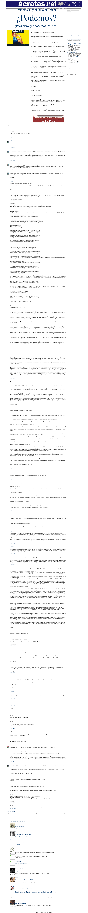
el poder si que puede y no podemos (76, 35)
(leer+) (75, 25)
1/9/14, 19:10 (12, 137)
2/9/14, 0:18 (12, 543)
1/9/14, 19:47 (12, 147)
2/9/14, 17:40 (12, 698)
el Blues (11, 140)
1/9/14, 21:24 (12, 406)
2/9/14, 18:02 (12, 712)
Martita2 (11, 408)
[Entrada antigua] (65, 814)
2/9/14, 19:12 (12, 761)
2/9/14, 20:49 (12, 802)
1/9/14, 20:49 (12, 243)
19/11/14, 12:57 (13, 808)
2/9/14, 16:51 (12, 691)
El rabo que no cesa (69, 43)
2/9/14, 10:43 (12, 628)
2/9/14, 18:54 (12, 742)
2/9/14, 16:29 (12, 663)
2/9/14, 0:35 (12, 553)
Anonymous (68, 20)
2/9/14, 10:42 (12, 599)
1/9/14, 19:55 (12, 178)
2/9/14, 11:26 (12, 634)
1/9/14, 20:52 (12, 302)
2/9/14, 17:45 (12, 705)
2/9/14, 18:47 (12, 736)
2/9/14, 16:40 (12, 672)
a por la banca (75, 52)
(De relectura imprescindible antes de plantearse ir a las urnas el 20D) (26, 834)
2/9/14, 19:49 (12, 791)
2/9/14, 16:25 (12, 645)
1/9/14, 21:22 (12, 349)
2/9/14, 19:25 (12, 774)
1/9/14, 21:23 (12, 378)
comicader (68, 27)
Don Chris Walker (69, 52)
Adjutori (68, 35)
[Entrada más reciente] (8, 814)
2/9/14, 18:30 (12, 728)
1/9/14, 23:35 (12, 528)
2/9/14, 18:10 (12, 718)
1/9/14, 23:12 (12, 468)
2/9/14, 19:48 (12, 782)
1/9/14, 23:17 (12, 479)
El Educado (12, 181)
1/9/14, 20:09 (12, 191)
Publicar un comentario (11, 811)
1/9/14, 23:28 (12, 510)
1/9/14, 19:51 (12, 160)
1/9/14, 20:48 (12, 200)
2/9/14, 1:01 (12, 564)
